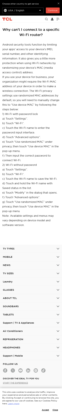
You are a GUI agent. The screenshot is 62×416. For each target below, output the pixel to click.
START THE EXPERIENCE (15, 383)
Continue (52, 10)
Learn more (13, 403)
